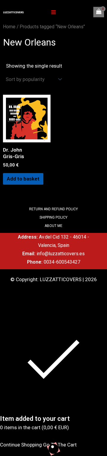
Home (9, 26)
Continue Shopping (21, 445)
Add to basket (23, 179)
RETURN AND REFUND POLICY (53, 209)
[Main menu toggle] (53, 12)
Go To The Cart (60, 445)
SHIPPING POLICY (53, 217)
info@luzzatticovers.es (61, 253)
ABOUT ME (53, 226)
